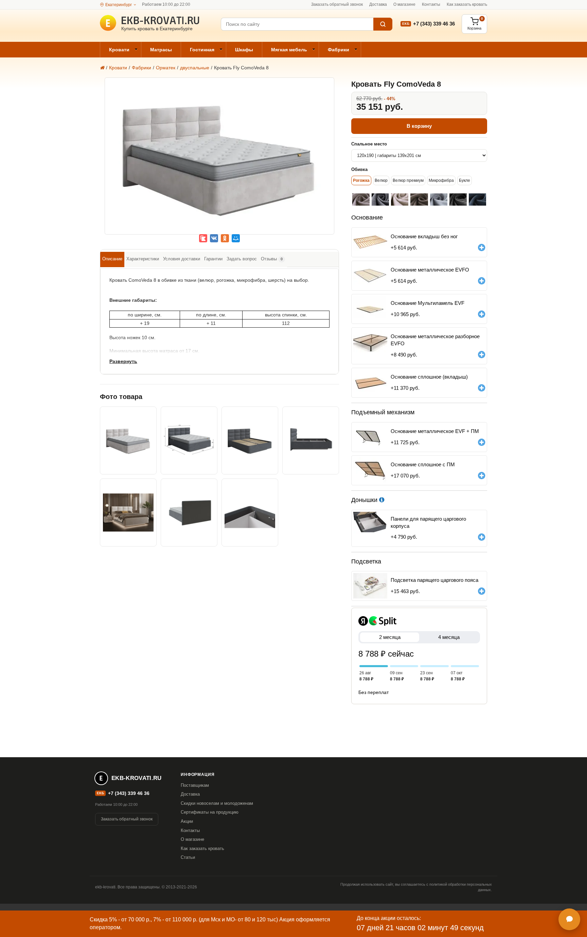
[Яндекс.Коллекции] (203, 238)
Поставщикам (195, 785)
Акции (187, 821)
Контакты (431, 4)
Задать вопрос (242, 258)
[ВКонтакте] (214, 238)
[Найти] (382, 24)
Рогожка (361, 180)
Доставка (378, 4)
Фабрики (338, 49)
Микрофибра (441, 180)
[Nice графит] (458, 199)
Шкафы (244, 49)
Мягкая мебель (289, 49)
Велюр (381, 180)
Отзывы (272, 258)
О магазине (404, 4)
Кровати (119, 49)
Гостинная (202, 49)
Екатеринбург (118, 4)
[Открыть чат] (569, 919)
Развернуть (123, 361)
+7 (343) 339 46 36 (434, 24)
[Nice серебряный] (438, 199)
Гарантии (213, 258)
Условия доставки (181, 258)
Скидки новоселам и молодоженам (217, 803)
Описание (112, 258)
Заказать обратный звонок (337, 4)
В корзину (419, 126)
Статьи (188, 857)
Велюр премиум (408, 180)
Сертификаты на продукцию (209, 812)
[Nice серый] (380, 199)
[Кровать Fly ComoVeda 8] (219, 160)
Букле (464, 180)
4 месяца (449, 637)
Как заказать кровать (467, 4)
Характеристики (142, 258)
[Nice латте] (361, 199)
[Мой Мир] (236, 238)
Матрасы (161, 49)
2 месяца (390, 637)
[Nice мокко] (419, 199)
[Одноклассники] (225, 238)
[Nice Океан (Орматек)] (477, 199)
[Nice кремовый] (399, 199)
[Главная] (102, 67)
